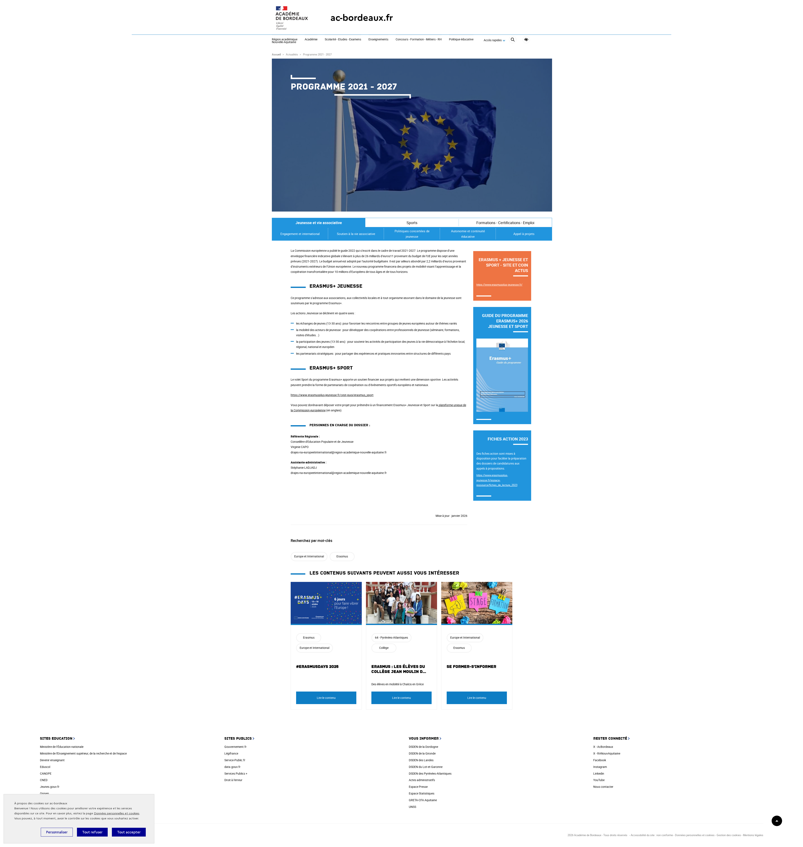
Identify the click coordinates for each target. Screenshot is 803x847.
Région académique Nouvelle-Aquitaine (284, 41)
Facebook (599, 760)
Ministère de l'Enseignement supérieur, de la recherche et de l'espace (83, 753)
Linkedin (598, 773)
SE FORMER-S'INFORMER (471, 666)
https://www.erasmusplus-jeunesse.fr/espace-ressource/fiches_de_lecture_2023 (496, 480)
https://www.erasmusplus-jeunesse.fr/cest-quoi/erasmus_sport (332, 395)
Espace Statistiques (421, 793)
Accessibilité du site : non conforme (652, 835)
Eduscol (45, 767)
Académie (311, 39)
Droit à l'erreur (233, 780)
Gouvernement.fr (235, 747)
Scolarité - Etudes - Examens (343, 39)
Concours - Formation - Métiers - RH (419, 39)
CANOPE (45, 773)
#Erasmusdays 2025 (317, 666)
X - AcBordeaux (603, 747)
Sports (412, 222)
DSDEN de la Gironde (422, 753)
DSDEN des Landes (421, 760)
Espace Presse (418, 787)
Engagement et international (300, 234)
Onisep (44, 793)
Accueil (276, 54)
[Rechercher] (512, 40)
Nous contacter (603, 787)
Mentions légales (753, 835)
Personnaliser (57, 832)
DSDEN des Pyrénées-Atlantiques (430, 773)
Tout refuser (92, 832)
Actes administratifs (422, 780)
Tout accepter (129, 832)
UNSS (412, 807)
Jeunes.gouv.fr (49, 787)
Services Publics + (235, 773)
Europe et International (309, 556)
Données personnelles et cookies (116, 813)
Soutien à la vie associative (356, 234)
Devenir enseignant (52, 760)
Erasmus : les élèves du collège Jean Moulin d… (398, 669)
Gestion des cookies (729, 835)
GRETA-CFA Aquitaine (423, 800)
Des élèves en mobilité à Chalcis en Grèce (397, 684)
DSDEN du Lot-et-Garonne (425, 767)
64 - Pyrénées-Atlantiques (391, 637)
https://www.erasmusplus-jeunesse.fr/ (499, 284)
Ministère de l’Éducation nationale (61, 747)
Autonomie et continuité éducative (468, 234)
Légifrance (231, 753)
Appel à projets (523, 234)
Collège (384, 648)
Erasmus (342, 556)
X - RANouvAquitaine (606, 753)
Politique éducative (461, 39)
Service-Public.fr (234, 760)
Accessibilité (526, 39)
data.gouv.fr (232, 767)
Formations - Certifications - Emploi (505, 222)
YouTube (599, 780)
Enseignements (378, 39)
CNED (43, 780)
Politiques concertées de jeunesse (412, 234)
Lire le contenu (326, 698)
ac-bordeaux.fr (361, 17)
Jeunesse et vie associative (318, 222)
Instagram (600, 767)
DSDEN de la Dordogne (423, 747)
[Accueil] (293, 17)
